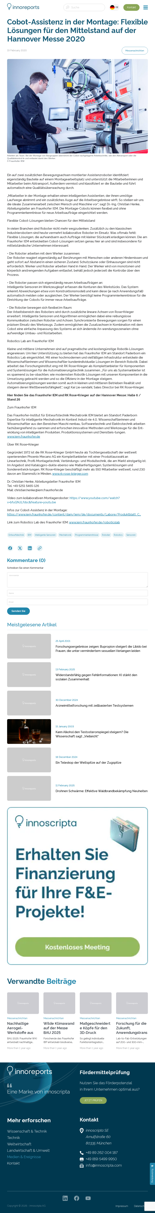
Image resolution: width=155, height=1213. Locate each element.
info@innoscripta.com (104, 1165)
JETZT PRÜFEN (93, 1100)
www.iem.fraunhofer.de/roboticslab (94, 522)
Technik (13, 1137)
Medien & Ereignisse (24, 1157)
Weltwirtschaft (19, 1144)
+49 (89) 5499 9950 (101, 1159)
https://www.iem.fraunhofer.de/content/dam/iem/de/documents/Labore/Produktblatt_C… (74, 514)
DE (116, 7)
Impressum (122, 1206)
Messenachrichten (134, 50)
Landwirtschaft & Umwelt (28, 1150)
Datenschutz (141, 1206)
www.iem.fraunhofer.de (23, 436)
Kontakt (131, 7)
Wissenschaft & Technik (27, 1131)
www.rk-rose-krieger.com (70, 473)
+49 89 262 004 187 (102, 1152)
